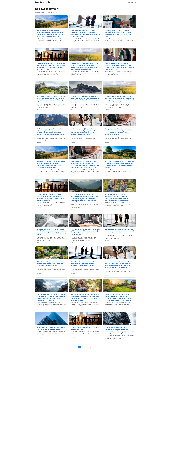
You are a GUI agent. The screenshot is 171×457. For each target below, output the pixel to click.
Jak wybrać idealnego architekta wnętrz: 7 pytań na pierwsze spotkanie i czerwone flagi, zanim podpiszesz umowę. (50, 263)
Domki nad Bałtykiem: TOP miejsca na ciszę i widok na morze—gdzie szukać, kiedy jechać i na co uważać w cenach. (119, 231)
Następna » (89, 347)
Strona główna (132, 2)
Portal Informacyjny (43, 2)
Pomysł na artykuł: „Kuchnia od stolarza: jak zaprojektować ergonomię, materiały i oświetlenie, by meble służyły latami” (85, 263)
